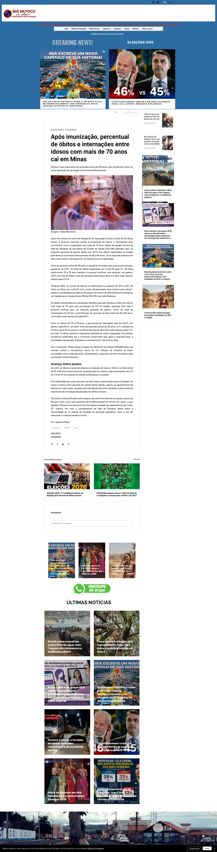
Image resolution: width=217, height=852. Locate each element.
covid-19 (67, 428)
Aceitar (207, 848)
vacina (76, 428)
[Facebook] (153, 2)
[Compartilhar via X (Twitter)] (57, 444)
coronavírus (56, 428)
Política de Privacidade (95, 848)
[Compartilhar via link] (68, 444)
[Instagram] (158, 2)
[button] (115, 112)
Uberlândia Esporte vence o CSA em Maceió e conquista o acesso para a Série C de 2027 (117, 494)
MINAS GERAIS (56, 433)
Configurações (194, 848)
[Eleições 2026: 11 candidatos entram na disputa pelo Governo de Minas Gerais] (67, 476)
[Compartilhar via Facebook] (52, 444)
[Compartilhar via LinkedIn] (63, 444)
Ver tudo (137, 459)
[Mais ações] (131, 129)
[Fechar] (214, 848)
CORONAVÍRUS (56, 437)
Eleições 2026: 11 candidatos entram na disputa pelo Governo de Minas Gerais (65, 494)
